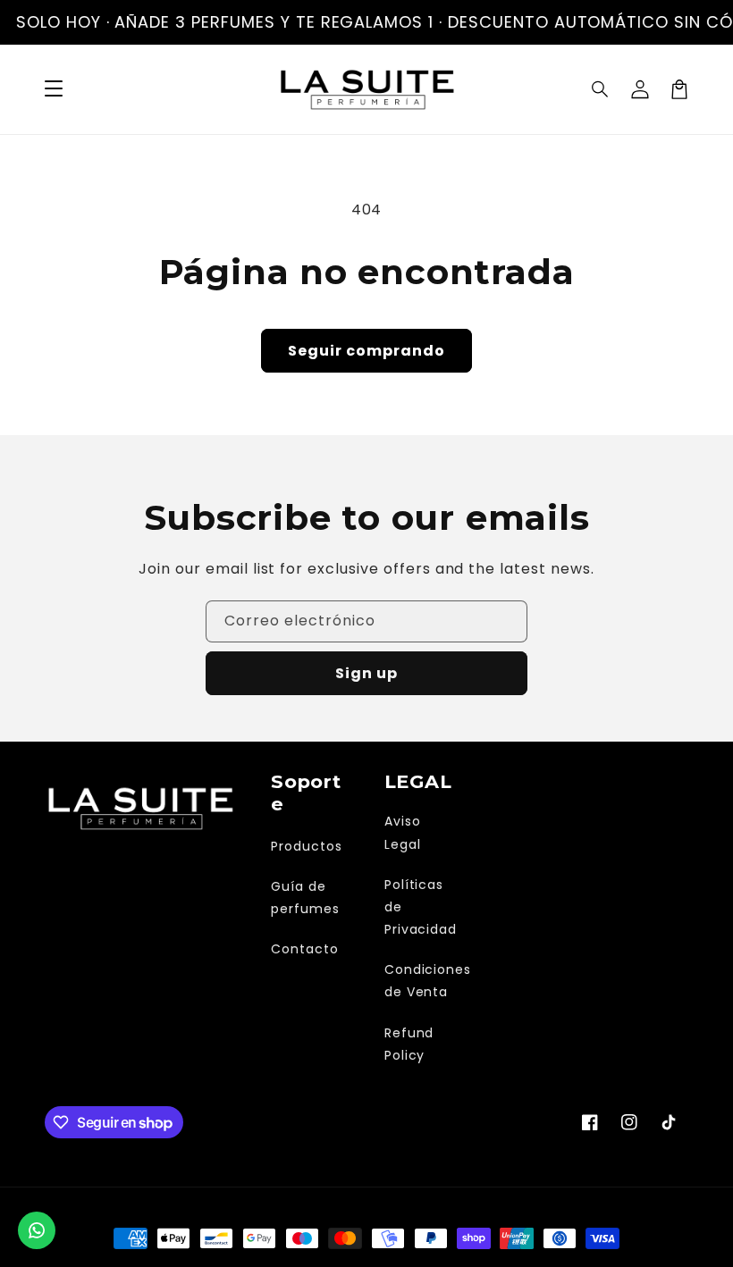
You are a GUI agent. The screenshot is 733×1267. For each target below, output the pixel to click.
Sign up (366, 673)
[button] (600, 89)
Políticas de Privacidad (421, 907)
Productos (306, 846)
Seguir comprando (366, 350)
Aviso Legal (402, 832)
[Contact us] (36, 1230)
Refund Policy (409, 1044)
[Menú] (53, 89)
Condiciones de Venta (428, 981)
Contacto (305, 949)
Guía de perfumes (305, 897)
